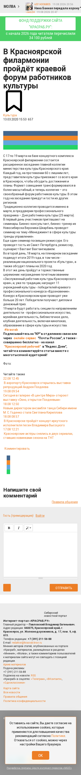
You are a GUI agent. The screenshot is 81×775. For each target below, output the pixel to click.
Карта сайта (11, 688)
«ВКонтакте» (54, 679)
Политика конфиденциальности (24, 701)
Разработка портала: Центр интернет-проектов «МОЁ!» (39, 768)
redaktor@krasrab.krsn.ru (27, 642)
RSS (33, 675)
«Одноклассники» (14, 682)
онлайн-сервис (25, 338)
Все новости (11, 692)
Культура (10, 115)
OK (40, 755)
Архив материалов (14, 664)
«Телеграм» (38, 679)
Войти (40, 515)
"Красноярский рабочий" (22, 346)
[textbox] (40, 553)
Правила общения (65, 502)
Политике (58, 736)
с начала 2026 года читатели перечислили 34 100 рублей (40, 29)
